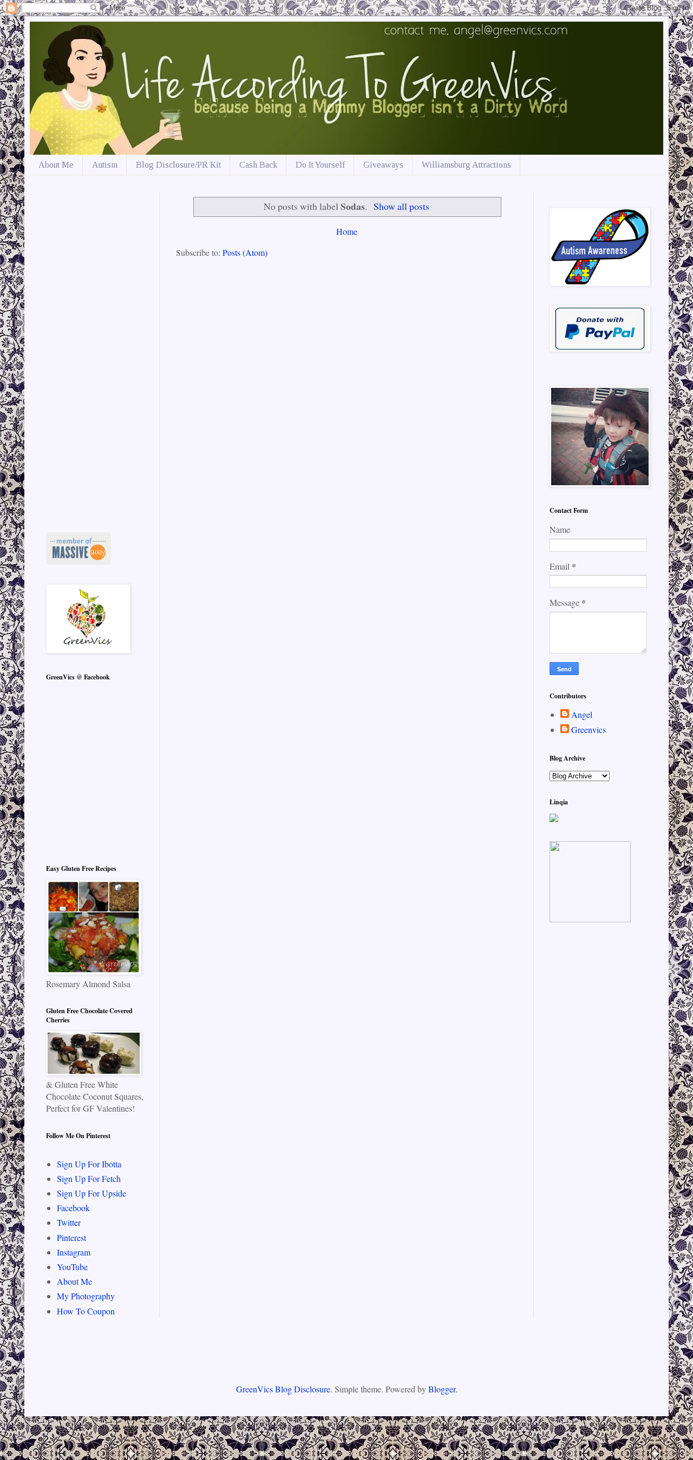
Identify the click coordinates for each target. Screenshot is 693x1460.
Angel (581, 714)
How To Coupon (86, 1311)
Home (346, 231)
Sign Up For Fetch (89, 1178)
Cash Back (258, 164)
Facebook (73, 1207)
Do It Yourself (320, 164)
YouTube (72, 1266)
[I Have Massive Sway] (78, 561)
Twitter (69, 1222)
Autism (104, 164)
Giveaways (383, 164)
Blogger (441, 1389)
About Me (56, 164)
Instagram (73, 1252)
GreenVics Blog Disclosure (283, 1389)
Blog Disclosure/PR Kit (178, 164)
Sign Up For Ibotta (89, 1164)
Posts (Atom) (245, 252)
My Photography (86, 1296)
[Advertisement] (94, 353)
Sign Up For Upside (91, 1193)
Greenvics (588, 729)
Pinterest (71, 1237)
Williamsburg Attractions (466, 164)
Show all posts (401, 206)
